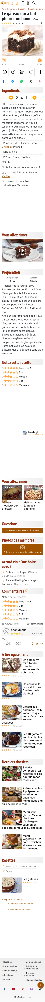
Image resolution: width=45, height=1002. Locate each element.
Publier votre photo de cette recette (23, 552)
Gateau (9, 871)
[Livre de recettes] (22, 3)
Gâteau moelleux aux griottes (10, 505)
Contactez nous (33, 962)
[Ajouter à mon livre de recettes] (38, 72)
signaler (38, 643)
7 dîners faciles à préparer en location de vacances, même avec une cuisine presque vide (22, 796)
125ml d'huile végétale (17, 157)
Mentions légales (34, 980)
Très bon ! (24, 368)
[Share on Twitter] (30, 81)
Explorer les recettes (14, 899)
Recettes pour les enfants (22, 903)
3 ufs (7, 162)
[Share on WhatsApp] (21, 81)
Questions (8, 975)
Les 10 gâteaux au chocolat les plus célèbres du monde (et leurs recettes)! (33, 740)
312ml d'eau (11, 151)
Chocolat (7, 146)
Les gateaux (30, 879)
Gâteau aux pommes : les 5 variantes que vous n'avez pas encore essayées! (22, 714)
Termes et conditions (29, 974)
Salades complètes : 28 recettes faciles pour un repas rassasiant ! (32, 774)
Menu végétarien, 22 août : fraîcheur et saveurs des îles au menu (32, 842)
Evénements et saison (20, 909)
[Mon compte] (28, 3)
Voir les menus (10, 971)
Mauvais (23, 385)
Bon (21, 372)
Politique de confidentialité (31, 967)
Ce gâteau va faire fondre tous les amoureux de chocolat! (31, 666)
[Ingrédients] (4, 501)
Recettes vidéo (10, 966)
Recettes (7, 962)
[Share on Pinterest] (39, 81)
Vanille (6, 176)
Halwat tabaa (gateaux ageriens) (32, 505)
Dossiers (7, 979)
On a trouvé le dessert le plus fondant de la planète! (32, 688)
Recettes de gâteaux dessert (21, 866)
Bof (20, 380)
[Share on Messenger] (12, 81)
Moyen (22, 376)
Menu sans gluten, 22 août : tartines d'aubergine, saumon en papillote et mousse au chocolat (22, 819)
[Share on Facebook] (3, 81)
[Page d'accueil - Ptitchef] (3, 9)
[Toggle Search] (34, 3)
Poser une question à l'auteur (24, 530)
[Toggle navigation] (40, 3)
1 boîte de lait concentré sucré (22, 167)
